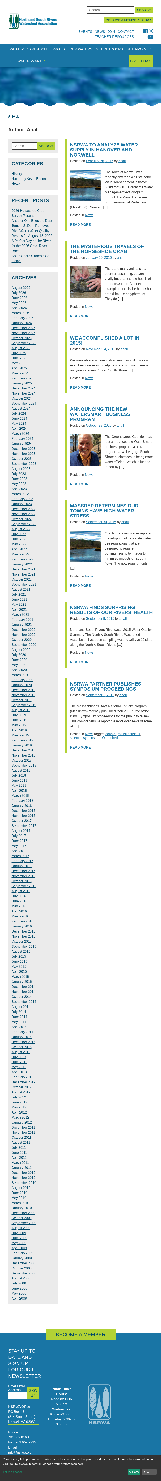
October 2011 (21, 1137)
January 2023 (22, 504)
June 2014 (19, 1017)
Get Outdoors (109, 49)
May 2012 (19, 1107)
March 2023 (20, 494)
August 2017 (21, 831)
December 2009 (23, 1213)
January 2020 (22, 685)
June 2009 (19, 1238)
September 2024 (24, 403)
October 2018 (22, 760)
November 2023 (23, 453)
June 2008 (19, 1288)
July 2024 (19, 413)
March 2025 (20, 373)
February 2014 (22, 1032)
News (89, 215)
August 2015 (21, 951)
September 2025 (24, 343)
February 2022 (22, 559)
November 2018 (23, 755)
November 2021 (23, 574)
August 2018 (21, 770)
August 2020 (21, 650)
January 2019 (22, 745)
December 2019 (23, 690)
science (76, 738)
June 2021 (19, 599)
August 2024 (21, 408)
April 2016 (19, 911)
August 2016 (21, 891)
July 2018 (19, 775)
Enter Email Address (17, 1388)
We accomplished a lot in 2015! (104, 340)
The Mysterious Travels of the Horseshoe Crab (107, 249)
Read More (80, 224)
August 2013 (21, 1052)
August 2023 (21, 469)
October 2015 (22, 941)
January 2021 (22, 624)
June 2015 (19, 961)
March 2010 (20, 1203)
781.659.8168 (18, 1437)
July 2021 (19, 594)
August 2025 (21, 348)
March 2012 (20, 1117)
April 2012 (19, 1112)
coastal (110, 734)
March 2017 (20, 856)
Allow (134, 1471)
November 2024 (23, 393)
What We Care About (29, 49)
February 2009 (22, 1253)
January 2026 (22, 323)
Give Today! (140, 61)
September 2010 (24, 1183)
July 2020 (19, 655)
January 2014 (22, 1037)
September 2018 (24, 765)
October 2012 (22, 1087)
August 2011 (21, 1142)
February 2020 (22, 680)
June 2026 (19, 298)
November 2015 (23, 936)
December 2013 (23, 1042)
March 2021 (20, 614)
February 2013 (22, 1077)
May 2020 (19, 665)
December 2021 (23, 569)
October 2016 (22, 881)
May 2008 (19, 1293)
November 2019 (23, 695)
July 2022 (19, 534)
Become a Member (80, 1334)
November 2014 (23, 991)
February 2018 (22, 800)
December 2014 (23, 986)
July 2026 (19, 293)
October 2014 (22, 997)
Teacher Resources (114, 37)
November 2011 (23, 1132)
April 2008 (19, 1298)
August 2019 (21, 710)
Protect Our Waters (72, 49)
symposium (91, 738)
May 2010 (19, 1198)
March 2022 (20, 554)
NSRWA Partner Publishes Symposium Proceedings (105, 686)
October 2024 (22, 398)
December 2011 (23, 1127)
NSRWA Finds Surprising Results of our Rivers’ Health (111, 610)
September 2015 (24, 946)
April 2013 (19, 1072)
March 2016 (20, 916)
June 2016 (19, 901)
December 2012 (23, 1082)
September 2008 (24, 1273)
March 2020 (20, 675)
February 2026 (22, 318)
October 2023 (22, 458)
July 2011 (19, 1147)
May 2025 (19, 363)
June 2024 (19, 418)
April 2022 (19, 549)
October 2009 (22, 1218)
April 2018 (19, 790)
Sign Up (33, 1393)
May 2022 (19, 544)
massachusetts (129, 734)
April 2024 (19, 428)
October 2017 (22, 821)
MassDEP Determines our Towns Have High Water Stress (104, 511)
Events (85, 32)
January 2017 (22, 866)
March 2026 (20, 313)
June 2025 (19, 358)
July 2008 (19, 1283)
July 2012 (19, 1097)
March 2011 (20, 1162)
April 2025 (19, 368)
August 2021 (21, 589)
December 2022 (23, 509)
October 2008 (22, 1268)
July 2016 (19, 896)
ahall (122, 161)
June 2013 (19, 1062)
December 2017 (23, 810)
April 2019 (19, 730)
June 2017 (19, 841)
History (17, 174)
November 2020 (23, 634)
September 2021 (24, 584)
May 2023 (19, 484)
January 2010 (22, 1208)
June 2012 (19, 1102)
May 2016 (19, 906)
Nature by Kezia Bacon (29, 179)
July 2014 (19, 1012)
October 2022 (22, 519)
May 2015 (19, 966)
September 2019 (24, 705)
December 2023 (23, 448)
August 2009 (21, 1228)
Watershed (110, 738)
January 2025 (22, 383)
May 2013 (19, 1067)
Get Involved (139, 49)
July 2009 (19, 1233)
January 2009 (22, 1258)
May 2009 (19, 1243)
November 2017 (23, 815)
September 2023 (24, 464)
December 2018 (23, 750)
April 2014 (19, 1027)
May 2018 (19, 785)
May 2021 (19, 604)
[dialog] (80, 1468)
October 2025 (22, 338)
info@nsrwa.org (20, 1452)
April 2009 (19, 1248)
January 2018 (22, 805)
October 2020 (22, 640)
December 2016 (23, 871)
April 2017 (19, 851)
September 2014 (24, 1002)
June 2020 (19, 660)
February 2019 (22, 740)
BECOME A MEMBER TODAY (128, 20)
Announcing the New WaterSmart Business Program (100, 414)
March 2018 (20, 795)
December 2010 (23, 1172)
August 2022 (21, 529)
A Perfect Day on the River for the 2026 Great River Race (31, 246)
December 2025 (23, 328)
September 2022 (24, 524)
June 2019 (19, 720)
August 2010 (21, 1188)
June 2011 (19, 1152)
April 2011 (19, 1157)
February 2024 (22, 438)
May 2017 (19, 846)
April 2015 (19, 971)
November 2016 (23, 876)
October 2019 (22, 700)
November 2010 (23, 1178)
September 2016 (24, 886)
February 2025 (22, 378)
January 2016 (22, 926)
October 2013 (22, 1047)
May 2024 (19, 423)
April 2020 (19, 670)
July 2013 (19, 1057)
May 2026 (19, 303)
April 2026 (19, 308)
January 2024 (22, 443)
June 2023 (19, 479)
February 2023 (22, 499)
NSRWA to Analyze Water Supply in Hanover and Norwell (104, 150)
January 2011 (22, 1167)
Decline (149, 1471)
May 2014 (19, 1022)
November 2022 (23, 514)
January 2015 (22, 981)
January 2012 (22, 1122)
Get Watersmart (26, 61)
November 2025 (23, 333)
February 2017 (22, 861)
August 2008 (21, 1278)
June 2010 (19, 1193)
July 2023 (19, 474)
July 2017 (19, 836)
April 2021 (19, 609)
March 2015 (20, 976)
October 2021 (22, 579)
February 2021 (22, 619)
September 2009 (24, 1223)
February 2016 (22, 921)
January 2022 (22, 564)
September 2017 (24, 826)
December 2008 (23, 1263)
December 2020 (23, 629)
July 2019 (19, 715)
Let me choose (13, 1471)
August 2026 (21, 288)
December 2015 (23, 931)
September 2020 (24, 645)
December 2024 (23, 388)
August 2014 (21, 1007)
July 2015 (19, 956)
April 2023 (19, 489)
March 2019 (20, 735)
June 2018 (19, 780)
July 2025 (19, 353)
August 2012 (21, 1092)
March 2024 (20, 433)
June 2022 (19, 539)
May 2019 (19, 725)
